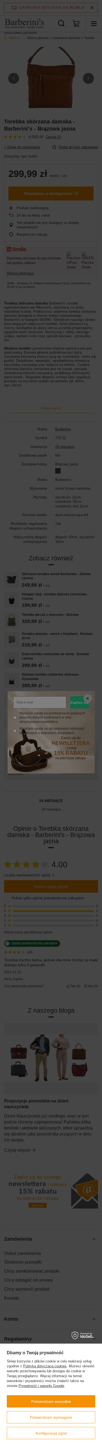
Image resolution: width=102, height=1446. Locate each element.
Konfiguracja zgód (51, 1433)
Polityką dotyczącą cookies (45, 1366)
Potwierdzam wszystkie (51, 1401)
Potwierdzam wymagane (51, 1417)
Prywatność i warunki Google (41, 1386)
